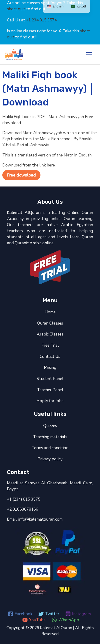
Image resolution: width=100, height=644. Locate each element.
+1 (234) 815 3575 (23, 499)
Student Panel (50, 378)
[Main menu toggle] (89, 54)
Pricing (50, 367)
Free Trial (50, 345)
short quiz (16, 9)
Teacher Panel (50, 390)
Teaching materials (50, 437)
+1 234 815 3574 (41, 20)
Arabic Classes (50, 334)
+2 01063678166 (22, 509)
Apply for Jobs (50, 400)
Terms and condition (50, 448)
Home (50, 312)
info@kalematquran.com (40, 519)
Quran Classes (50, 323)
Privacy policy (50, 459)
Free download (21, 175)
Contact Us (50, 356)
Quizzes (50, 425)
